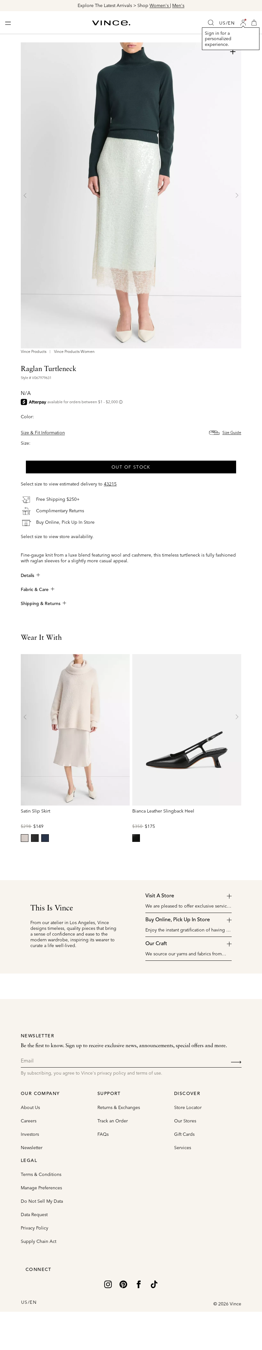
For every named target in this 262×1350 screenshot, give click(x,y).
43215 (110, 484)
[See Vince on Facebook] (139, 1284)
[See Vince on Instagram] (108, 1284)
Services (182, 1147)
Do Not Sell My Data (42, 1201)
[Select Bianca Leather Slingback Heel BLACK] (136, 838)
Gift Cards (184, 1134)
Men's (178, 5)
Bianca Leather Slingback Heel (163, 811)
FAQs (103, 1134)
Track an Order (112, 1121)
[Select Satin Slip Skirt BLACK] (35, 838)
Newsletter (31, 1147)
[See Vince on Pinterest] (123, 1284)
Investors (30, 1134)
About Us (30, 1107)
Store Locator (188, 1107)
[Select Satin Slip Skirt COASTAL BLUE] (45, 838)
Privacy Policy (34, 1228)
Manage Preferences (41, 1188)
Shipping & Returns (40, 604)
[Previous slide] (25, 195)
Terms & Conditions (41, 1174)
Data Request (34, 1214)
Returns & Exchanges (118, 1107)
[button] (243, 23)
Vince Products (33, 351)
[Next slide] (236, 195)
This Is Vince (51, 908)
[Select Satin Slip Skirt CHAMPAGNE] (24, 838)
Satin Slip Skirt (35, 811)
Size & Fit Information (43, 432)
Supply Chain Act (38, 1241)
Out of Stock (131, 467)
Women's (160, 5)
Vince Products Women (74, 351)
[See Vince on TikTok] (154, 1284)
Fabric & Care (35, 589)
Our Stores (185, 1121)
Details (27, 575)
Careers (28, 1121)
